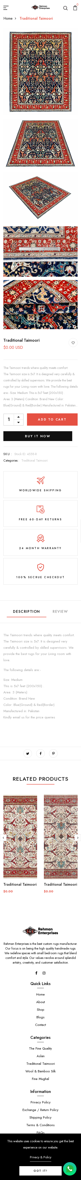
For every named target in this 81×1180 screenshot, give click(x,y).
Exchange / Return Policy (40, 1109)
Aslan (41, 1056)
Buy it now (38, 436)
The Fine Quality (40, 1048)
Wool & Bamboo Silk (40, 1071)
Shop (40, 1009)
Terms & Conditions (40, 1125)
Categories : (11, 460)
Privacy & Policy (40, 1157)
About (40, 1002)
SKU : (7, 454)
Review (60, 611)
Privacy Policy (41, 1102)
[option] (20, 846)
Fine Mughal (40, 1078)
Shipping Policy (40, 1117)
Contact (40, 1024)
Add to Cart (52, 419)
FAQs (41, 1132)
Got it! (40, 1171)
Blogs (40, 1017)
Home (8, 18)
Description (26, 611)
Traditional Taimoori (34, 460)
